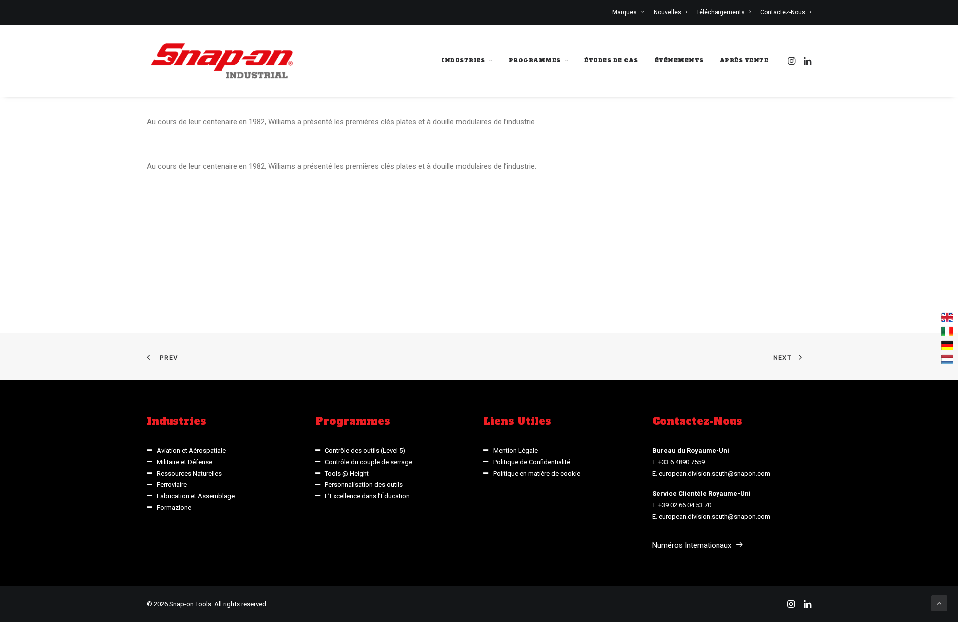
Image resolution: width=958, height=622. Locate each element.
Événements (679, 60)
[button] (792, 61)
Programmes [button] (535, 60)
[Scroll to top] (939, 602)
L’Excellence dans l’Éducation (367, 496)
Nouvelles (667, 12)
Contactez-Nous (782, 12)
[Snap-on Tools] (222, 60)
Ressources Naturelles (189, 473)
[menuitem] (630, 12)
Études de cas (611, 60)
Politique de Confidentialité (531, 462)
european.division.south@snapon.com (714, 473)
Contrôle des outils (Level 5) (365, 450)
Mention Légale (515, 450)
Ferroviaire (172, 484)
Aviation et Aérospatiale (191, 450)
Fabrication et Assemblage (196, 496)
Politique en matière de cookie (536, 473)
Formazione (174, 507)
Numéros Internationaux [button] (691, 545)
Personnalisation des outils (364, 484)
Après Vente (744, 60)
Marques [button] (624, 12)
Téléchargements (720, 12)
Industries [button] (463, 60)
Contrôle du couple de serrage (368, 462)
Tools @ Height (347, 473)
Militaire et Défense (184, 462)
